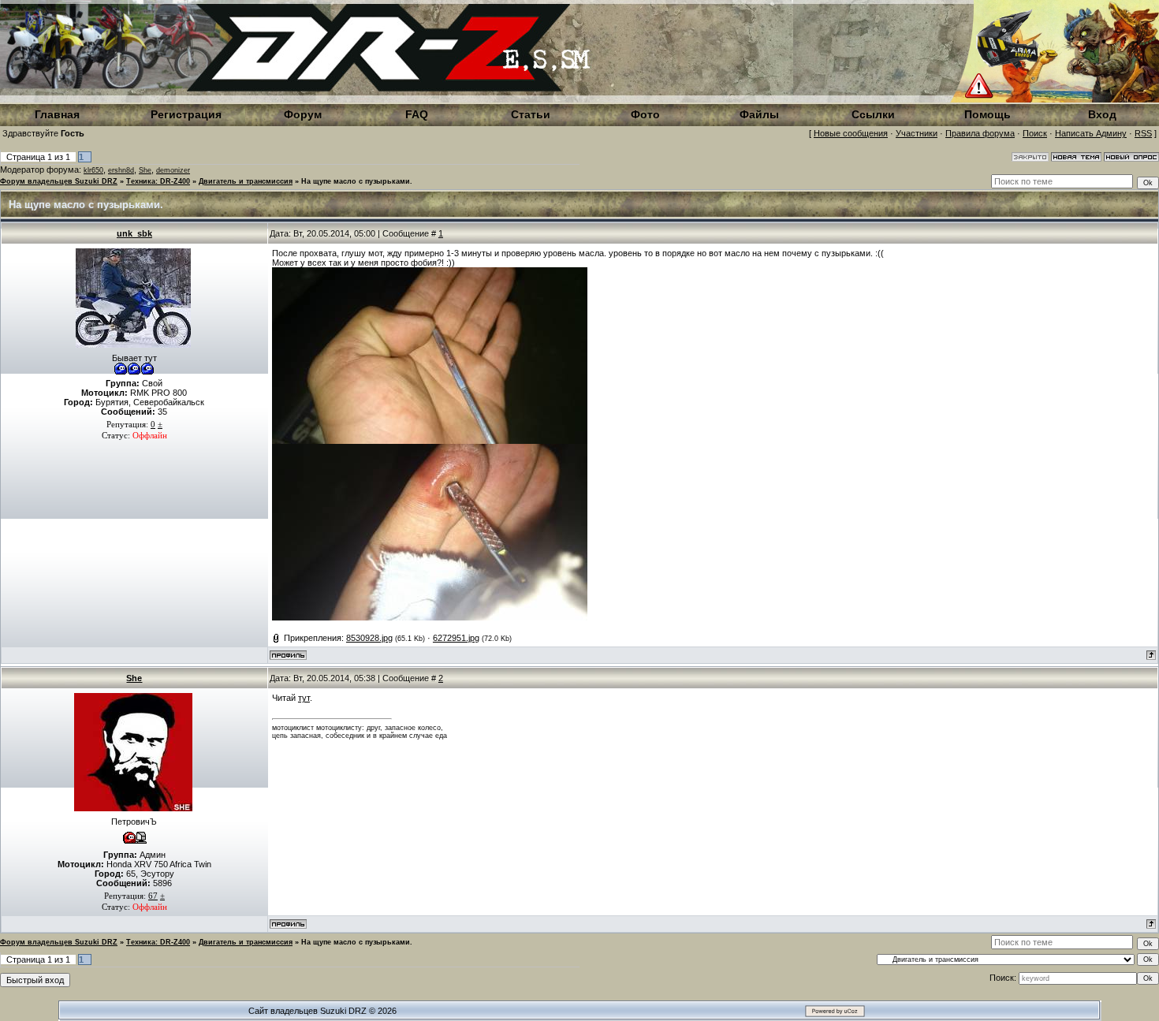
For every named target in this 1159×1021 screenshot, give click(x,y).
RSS (1143, 133)
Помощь (987, 114)
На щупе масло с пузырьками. (356, 181)
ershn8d (121, 170)
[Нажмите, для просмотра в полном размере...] (429, 440)
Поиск (1035, 133)
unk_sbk (134, 233)
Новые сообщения (851, 133)
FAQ (416, 114)
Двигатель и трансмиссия (246, 181)
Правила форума (980, 133)
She (145, 170)
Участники (916, 133)
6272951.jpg (456, 638)
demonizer (173, 170)
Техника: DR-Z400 (158, 181)
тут (304, 697)
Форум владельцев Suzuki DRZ (58, 181)
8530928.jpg (369, 638)
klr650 (93, 170)
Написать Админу (1091, 133)
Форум (303, 114)
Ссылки (873, 114)
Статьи (530, 114)
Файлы (759, 114)
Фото (645, 114)
